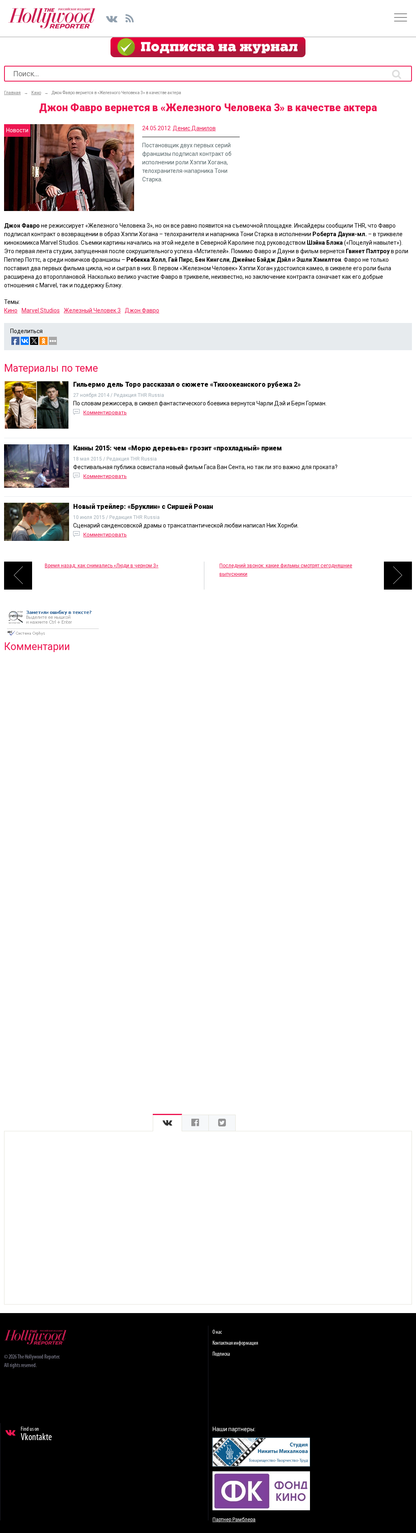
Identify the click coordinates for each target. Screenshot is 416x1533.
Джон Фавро (142, 310)
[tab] (167, 1123)
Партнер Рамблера (234, 1519)
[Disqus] (208, 762)
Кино (10, 310)
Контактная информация (235, 1343)
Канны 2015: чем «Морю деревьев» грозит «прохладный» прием (177, 448)
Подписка (221, 1354)
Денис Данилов (194, 128)
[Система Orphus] (53, 636)
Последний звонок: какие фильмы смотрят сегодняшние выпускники (285, 570)
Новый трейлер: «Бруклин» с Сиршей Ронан (143, 506)
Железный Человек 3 (92, 310)
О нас (217, 1332)
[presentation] (167, 1123)
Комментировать (105, 412)
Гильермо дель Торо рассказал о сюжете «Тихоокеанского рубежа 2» (187, 384)
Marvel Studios (41, 310)
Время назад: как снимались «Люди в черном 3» (101, 565)
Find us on (36, 1434)
